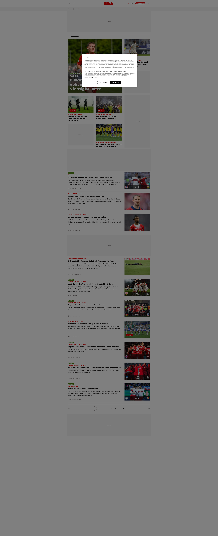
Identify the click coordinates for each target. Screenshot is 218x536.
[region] (109, 70)
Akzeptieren (115, 82)
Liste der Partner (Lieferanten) (91, 77)
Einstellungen (103, 82)
